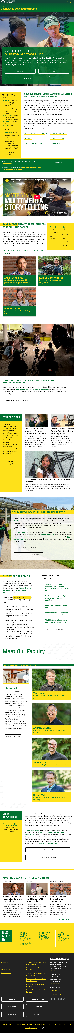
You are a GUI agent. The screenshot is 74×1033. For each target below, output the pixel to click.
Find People (67, 1024)
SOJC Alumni (12, 1006)
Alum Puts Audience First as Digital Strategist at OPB (59, 899)
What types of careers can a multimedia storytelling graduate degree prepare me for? (57, 587)
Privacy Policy (47, 1024)
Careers (54, 143)
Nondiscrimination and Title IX (24, 1024)
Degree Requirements (34, 133)
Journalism (4, 966)
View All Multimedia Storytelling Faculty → (19, 665)
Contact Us (53, 990)
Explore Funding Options (48, 857)
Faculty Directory (33, 143)
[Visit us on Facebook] (51, 999)
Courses (28, 138)
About (60, 1024)
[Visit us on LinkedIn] (60, 999)
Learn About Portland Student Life (29, 555)
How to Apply (27, 79)
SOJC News (37, 1014)
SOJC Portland (37, 1006)
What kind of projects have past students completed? (56, 621)
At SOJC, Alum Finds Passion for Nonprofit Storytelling (12, 899)
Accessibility (38, 1024)
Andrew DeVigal (49, 729)
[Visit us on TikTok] (64, 999)
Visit (54, 71)
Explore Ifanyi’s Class (13, 736)
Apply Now (58, 163)
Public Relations (6, 973)
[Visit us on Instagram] (57, 999)
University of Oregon (59, 958)
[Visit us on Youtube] (54, 999)
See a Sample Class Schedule (27, 547)
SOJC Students (12, 999)
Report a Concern (8, 1024)
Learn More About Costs (48, 850)
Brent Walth (49, 797)
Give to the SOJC (12, 1014)
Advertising (4, 962)
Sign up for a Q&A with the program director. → (44, 937)
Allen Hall (53, 970)
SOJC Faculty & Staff (37, 999)
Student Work (57, 138)
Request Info (20, 71)
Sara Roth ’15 (18, 311)
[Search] (67, 2)
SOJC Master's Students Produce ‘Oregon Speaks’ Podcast (48, 480)
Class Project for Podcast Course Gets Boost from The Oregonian (62, 431)
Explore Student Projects (11, 462)
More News (64, 919)
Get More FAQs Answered (55, 629)
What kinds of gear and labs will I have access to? (56, 614)
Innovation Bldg (55, 983)
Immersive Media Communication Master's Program (36, 980)
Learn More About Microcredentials (17, 400)
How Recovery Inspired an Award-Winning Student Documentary (36, 431)
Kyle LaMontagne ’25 (51, 280)
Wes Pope (49, 695)
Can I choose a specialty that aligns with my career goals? (57, 598)
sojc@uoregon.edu (55, 995)
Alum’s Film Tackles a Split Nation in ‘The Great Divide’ (36, 899)
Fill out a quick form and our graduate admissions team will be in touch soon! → (25, 938)
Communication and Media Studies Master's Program (36, 969)
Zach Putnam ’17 (18, 280)
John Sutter (51, 763)
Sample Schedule (58, 133)
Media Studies (5, 969)
